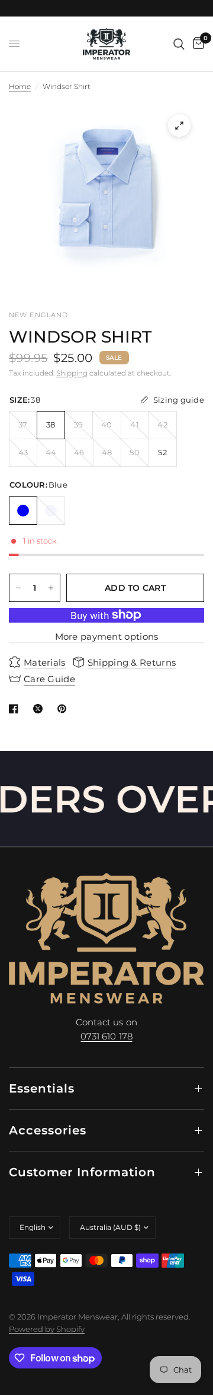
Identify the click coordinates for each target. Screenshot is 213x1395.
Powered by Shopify (47, 1329)
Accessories (47, 1130)
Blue (23, 510)
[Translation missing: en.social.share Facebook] (16, 709)
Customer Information (82, 1172)
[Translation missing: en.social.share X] (40, 709)
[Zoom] (179, 125)
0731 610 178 (106, 1036)
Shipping (72, 373)
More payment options (107, 636)
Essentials (42, 1088)
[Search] (179, 44)
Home (20, 86)
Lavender (51, 510)
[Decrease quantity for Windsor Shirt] (18, 587)
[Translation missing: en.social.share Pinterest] (64, 709)
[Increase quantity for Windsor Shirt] (51, 587)
